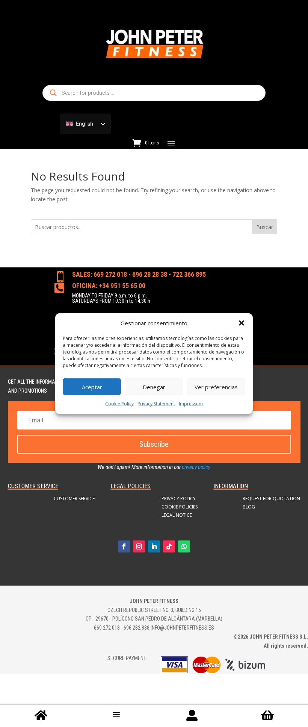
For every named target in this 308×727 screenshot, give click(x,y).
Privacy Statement (156, 404)
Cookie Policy (119, 404)
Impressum (191, 404)
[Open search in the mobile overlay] (154, 93)
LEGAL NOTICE (177, 515)
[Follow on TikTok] (169, 546)
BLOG (249, 507)
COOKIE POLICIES (180, 507)
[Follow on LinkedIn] (154, 546)
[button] (241, 323)
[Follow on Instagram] (139, 546)
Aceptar (92, 387)
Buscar (264, 227)
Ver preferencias (216, 387)
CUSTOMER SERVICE (74, 498)
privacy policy (196, 467)
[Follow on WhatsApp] (184, 546)
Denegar (154, 387)
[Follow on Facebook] (124, 546)
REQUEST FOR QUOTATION (271, 498)
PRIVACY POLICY (179, 498)
